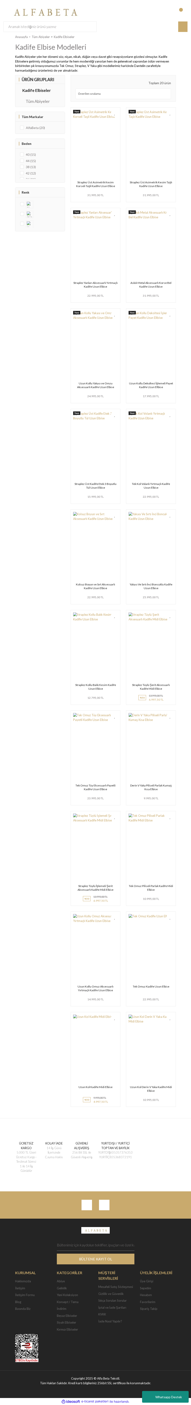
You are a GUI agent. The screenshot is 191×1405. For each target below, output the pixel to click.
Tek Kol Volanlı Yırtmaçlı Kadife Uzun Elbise (151, 485)
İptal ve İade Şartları (112, 1307)
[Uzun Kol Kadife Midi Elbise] (95, 1048)
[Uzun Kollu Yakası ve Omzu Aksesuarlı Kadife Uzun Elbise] (95, 344)
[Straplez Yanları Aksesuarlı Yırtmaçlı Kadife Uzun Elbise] (95, 244)
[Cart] (183, 12)
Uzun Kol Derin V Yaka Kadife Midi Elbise (151, 1088)
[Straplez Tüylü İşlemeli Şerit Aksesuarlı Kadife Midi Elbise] (95, 847)
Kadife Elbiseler (64, 37)
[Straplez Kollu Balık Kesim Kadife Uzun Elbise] (95, 646)
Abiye (61, 1281)
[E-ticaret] (95, 1401)
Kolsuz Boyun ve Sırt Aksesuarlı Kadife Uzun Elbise (95, 586)
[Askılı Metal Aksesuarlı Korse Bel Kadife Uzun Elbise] (151, 244)
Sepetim (145, 1288)
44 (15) (31, 161)
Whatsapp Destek (168, 1397)
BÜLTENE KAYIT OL (95, 1259)
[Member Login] (164, 12)
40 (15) (31, 154)
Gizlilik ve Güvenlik (111, 1294)
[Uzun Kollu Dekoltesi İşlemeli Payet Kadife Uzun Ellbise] (151, 344)
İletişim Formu (25, 1295)
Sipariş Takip (148, 1309)
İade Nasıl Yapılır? (110, 1321)
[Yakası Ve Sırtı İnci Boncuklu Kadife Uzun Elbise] (151, 545)
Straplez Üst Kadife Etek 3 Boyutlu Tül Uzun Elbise (95, 485)
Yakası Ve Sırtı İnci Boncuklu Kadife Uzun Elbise (151, 586)
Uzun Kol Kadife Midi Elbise (95, 1087)
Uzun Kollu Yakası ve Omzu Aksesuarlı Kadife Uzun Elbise (95, 385)
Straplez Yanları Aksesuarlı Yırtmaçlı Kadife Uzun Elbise (95, 284)
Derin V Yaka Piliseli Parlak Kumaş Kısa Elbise (151, 787)
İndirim (61, 1309)
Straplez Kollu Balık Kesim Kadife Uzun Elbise (95, 686)
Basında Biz (23, 1309)
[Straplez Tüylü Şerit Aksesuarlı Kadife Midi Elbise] (151, 646)
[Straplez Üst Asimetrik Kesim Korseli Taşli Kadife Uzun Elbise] (95, 143)
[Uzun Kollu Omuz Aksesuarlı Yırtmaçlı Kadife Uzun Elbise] (95, 947)
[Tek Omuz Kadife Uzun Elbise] (151, 947)
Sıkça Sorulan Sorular (112, 1300)
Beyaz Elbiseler (67, 1316)
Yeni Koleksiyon (67, 1295)
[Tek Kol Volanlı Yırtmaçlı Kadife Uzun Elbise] (151, 445)
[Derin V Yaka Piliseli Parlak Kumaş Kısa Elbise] (151, 746)
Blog (18, 1302)
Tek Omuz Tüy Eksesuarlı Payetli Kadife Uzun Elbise (95, 787)
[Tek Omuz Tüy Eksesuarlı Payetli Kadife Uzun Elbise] (95, 746)
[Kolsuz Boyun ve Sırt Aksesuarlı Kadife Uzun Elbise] (95, 545)
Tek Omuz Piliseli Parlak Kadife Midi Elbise (151, 887)
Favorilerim (147, 1302)
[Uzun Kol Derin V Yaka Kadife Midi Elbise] (151, 1048)
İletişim (20, 1288)
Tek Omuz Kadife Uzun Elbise (151, 986)
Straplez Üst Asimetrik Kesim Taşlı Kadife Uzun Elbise (151, 184)
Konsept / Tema (67, 1302)
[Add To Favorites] (114, 113)
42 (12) (31, 173)
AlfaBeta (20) (35, 128)
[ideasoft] (70, 1401)
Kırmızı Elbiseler (67, 1329)
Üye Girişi (146, 1281)
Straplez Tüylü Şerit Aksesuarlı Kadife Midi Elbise (151, 686)
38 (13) (31, 167)
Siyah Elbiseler (66, 1322)
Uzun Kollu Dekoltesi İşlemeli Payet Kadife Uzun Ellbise (151, 385)
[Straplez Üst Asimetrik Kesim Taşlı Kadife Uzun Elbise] (151, 143)
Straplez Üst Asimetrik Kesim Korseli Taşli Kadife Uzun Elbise (95, 184)
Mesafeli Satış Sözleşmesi (115, 1287)
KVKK (102, 1314)
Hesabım (146, 1295)
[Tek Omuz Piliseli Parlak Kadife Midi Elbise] (151, 847)
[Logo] (44, 12)
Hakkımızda (23, 1281)
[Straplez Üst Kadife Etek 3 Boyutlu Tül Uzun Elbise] (95, 445)
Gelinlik (62, 1288)
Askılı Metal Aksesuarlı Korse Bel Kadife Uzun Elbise (150, 284)
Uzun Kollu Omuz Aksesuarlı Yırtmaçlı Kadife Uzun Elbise (95, 988)
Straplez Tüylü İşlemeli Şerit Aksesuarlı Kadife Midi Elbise (95, 887)
